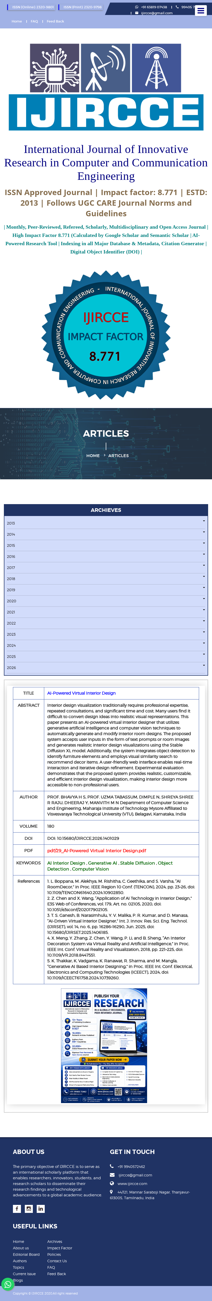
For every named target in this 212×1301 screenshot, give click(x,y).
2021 (11, 612)
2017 (11, 567)
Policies (54, 1254)
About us (21, 1248)
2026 (11, 667)
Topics (18, 1267)
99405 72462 (192, 7)
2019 (11, 590)
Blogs (18, 1280)
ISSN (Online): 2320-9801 (33, 7)
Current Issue (24, 1274)
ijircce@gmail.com (157, 13)
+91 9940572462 (131, 1166)
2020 (11, 601)
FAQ (34, 21)
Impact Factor (59, 1248)
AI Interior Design (66, 863)
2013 (11, 523)
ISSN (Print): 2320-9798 (83, 7)
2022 (11, 623)
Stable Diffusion (137, 863)
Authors (20, 1261)
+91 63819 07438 (153, 7)
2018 (11, 578)
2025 (11, 656)
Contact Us (57, 1261)
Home (17, 21)
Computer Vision (90, 869)
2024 (11, 645)
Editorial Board (26, 1254)
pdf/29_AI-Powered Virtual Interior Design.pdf (96, 850)
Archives (54, 1241)
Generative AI (102, 863)
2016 (11, 556)
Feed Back (55, 21)
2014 (11, 534)
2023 (11, 634)
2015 (11, 545)
